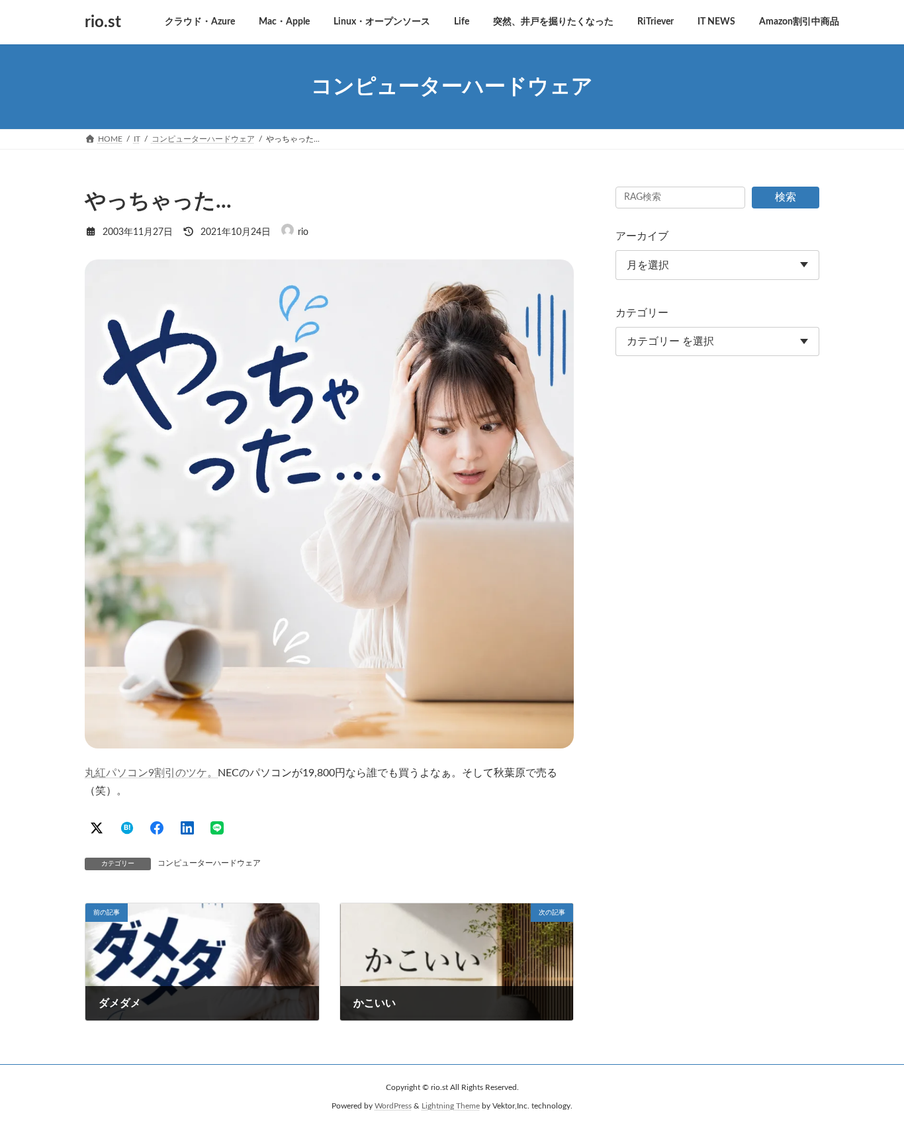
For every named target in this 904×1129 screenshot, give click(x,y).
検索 (785, 197)
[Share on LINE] (217, 828)
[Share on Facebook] (157, 828)
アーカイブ (641, 236)
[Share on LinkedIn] (187, 828)
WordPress (393, 1106)
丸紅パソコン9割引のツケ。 (151, 773)
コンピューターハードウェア (209, 863)
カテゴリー (641, 313)
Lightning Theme (451, 1106)
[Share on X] (97, 828)
